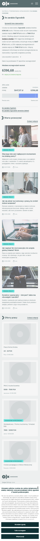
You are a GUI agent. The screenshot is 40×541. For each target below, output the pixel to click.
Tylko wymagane (20, 530)
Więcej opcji (20, 536)
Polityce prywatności (28, 519)
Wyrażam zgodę (20, 524)
